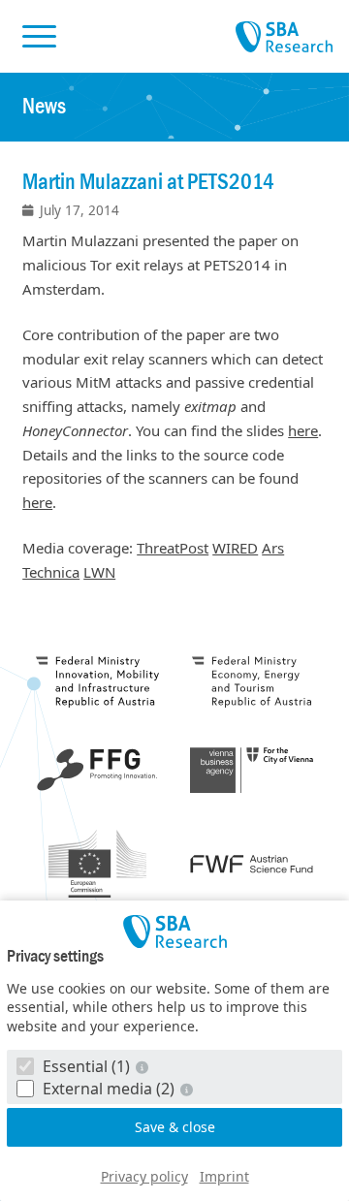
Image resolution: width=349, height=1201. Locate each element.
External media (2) (108, 1088)
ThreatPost (172, 547)
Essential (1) (86, 1066)
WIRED (235, 547)
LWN (99, 572)
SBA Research (284, 37)
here (303, 430)
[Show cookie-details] (143, 1067)
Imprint (224, 1176)
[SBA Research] (174, 931)
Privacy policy (144, 1176)
